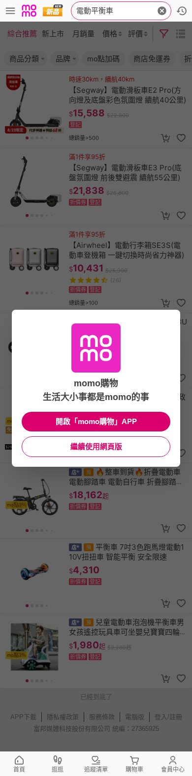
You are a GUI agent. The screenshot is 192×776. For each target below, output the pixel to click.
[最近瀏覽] (181, 10)
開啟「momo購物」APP (96, 421)
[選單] (10, 10)
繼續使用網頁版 (96, 446)
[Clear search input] (162, 11)
